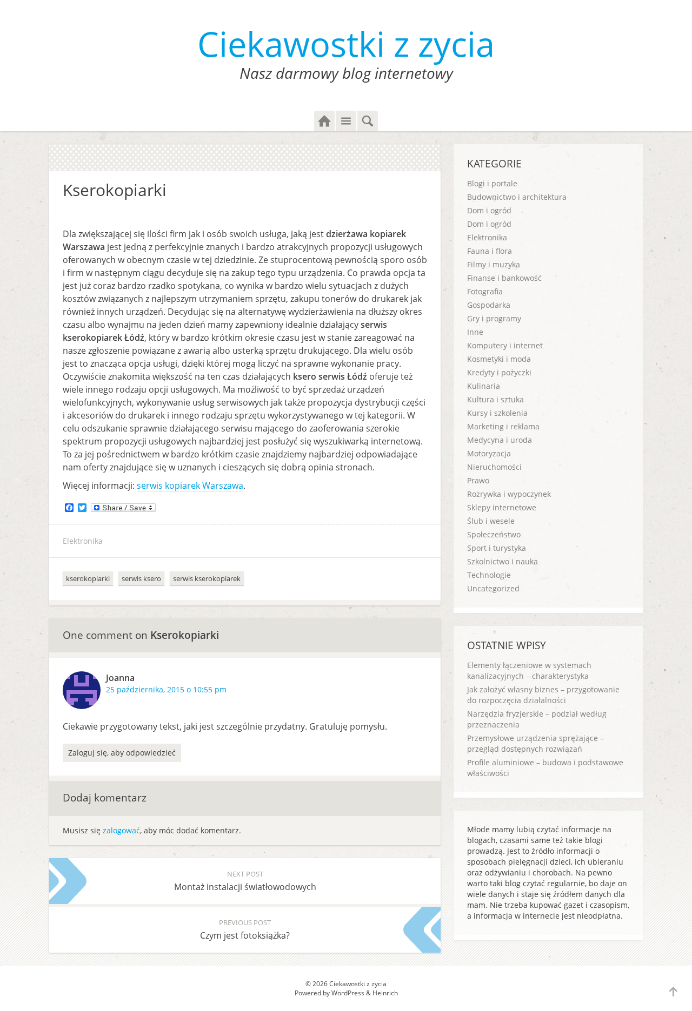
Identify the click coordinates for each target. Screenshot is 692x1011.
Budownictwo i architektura (517, 197)
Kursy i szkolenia (497, 413)
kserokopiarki (88, 578)
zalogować (121, 830)
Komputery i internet (505, 345)
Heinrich (385, 992)
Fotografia (485, 291)
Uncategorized (493, 588)
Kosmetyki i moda (499, 359)
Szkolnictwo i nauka (502, 561)
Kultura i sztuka (495, 399)
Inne (475, 332)
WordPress (347, 992)
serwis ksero (141, 578)
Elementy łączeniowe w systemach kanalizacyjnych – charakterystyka (529, 670)
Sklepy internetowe (501, 507)
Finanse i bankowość (504, 278)
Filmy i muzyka (493, 264)
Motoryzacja (489, 453)
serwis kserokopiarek (207, 578)
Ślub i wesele (491, 521)
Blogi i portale (492, 183)
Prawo (478, 480)
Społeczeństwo (494, 534)
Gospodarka (488, 305)
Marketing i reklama (503, 426)
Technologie (489, 575)
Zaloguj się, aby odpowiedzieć (122, 752)
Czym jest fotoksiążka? (245, 929)
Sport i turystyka (496, 548)
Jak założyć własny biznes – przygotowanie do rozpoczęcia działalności (543, 694)
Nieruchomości (494, 467)
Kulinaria (483, 386)
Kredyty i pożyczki (499, 372)
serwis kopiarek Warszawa (190, 485)
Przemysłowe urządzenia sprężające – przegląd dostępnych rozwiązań (535, 743)
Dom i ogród (489, 210)
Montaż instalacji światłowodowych (245, 881)
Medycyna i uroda (499, 440)
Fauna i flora (489, 251)
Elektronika (83, 541)
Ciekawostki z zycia (346, 43)
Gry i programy (494, 318)
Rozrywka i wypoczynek (509, 494)
